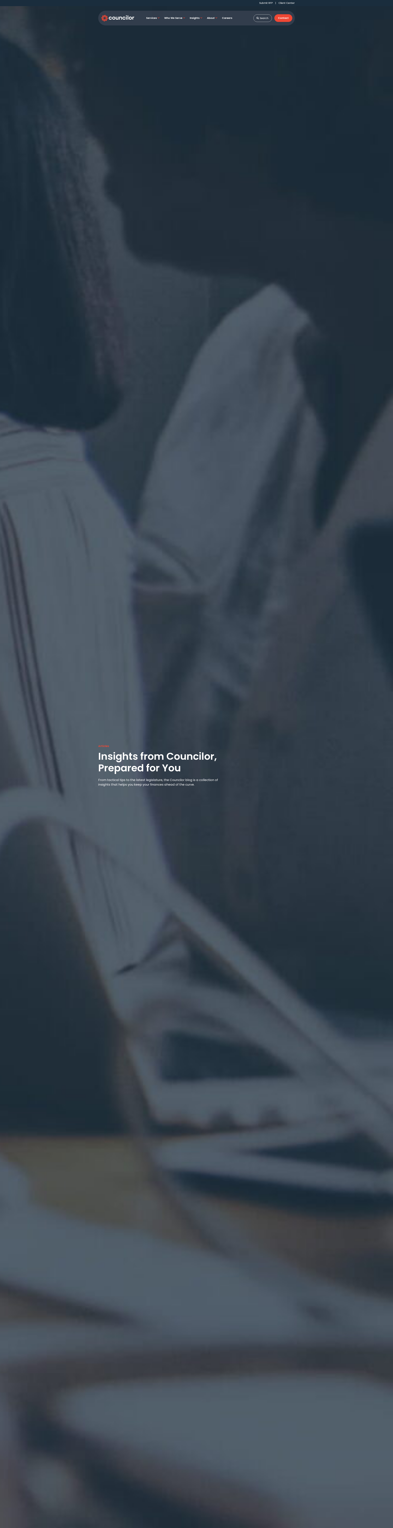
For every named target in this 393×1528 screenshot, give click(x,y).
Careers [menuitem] (227, 18)
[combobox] (262, 18)
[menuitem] (153, 18)
